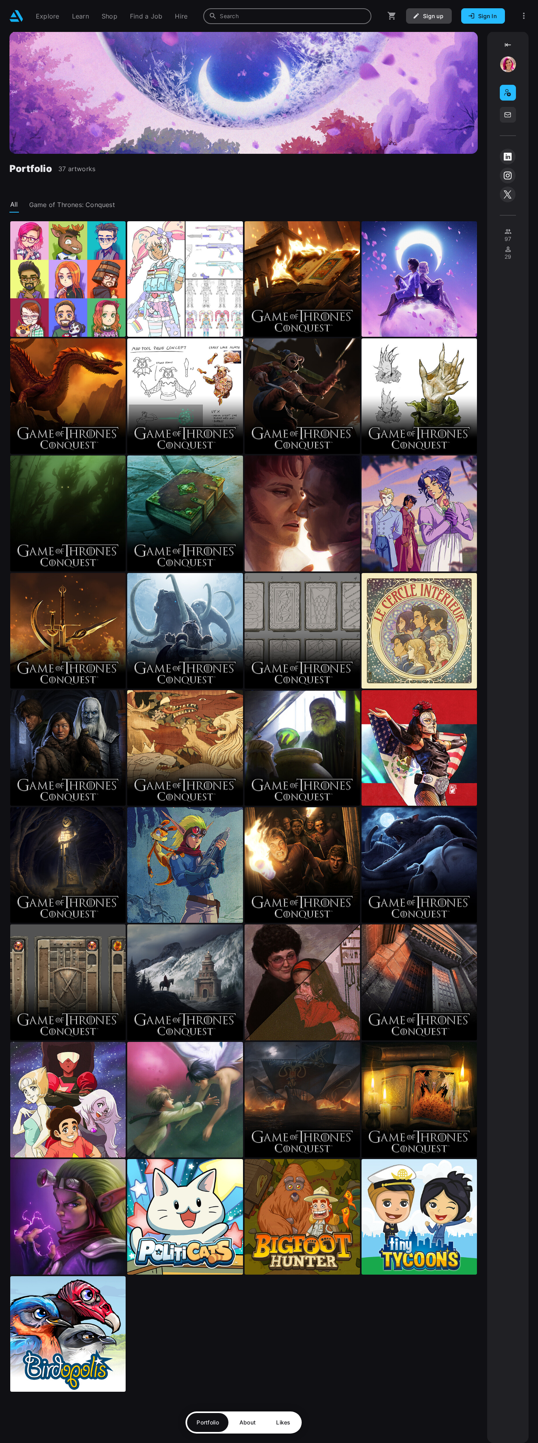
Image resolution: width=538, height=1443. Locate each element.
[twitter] (508, 194)
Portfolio (208, 1422)
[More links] (524, 16)
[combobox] (287, 16)
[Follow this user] (508, 93)
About (247, 1422)
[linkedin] (508, 156)
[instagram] (508, 175)
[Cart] (392, 16)
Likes (283, 1422)
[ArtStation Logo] (16, 16)
